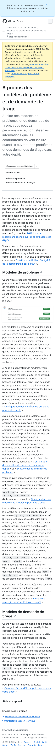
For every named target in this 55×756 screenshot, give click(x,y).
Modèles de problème (20, 272)
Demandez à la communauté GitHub (22, 716)
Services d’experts (27, 745)
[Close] (46, 4)
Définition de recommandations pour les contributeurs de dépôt (26, 237)
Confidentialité (40, 742)
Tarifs (13, 745)
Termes (27, 742)
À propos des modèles (17, 36)
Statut (5, 745)
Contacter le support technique (20, 721)
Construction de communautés (21, 27)
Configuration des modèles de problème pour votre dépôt (25, 465)
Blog (40, 745)
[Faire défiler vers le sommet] (48, 749)
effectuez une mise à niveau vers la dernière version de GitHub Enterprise (27, 67)
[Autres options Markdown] (36, 166)
